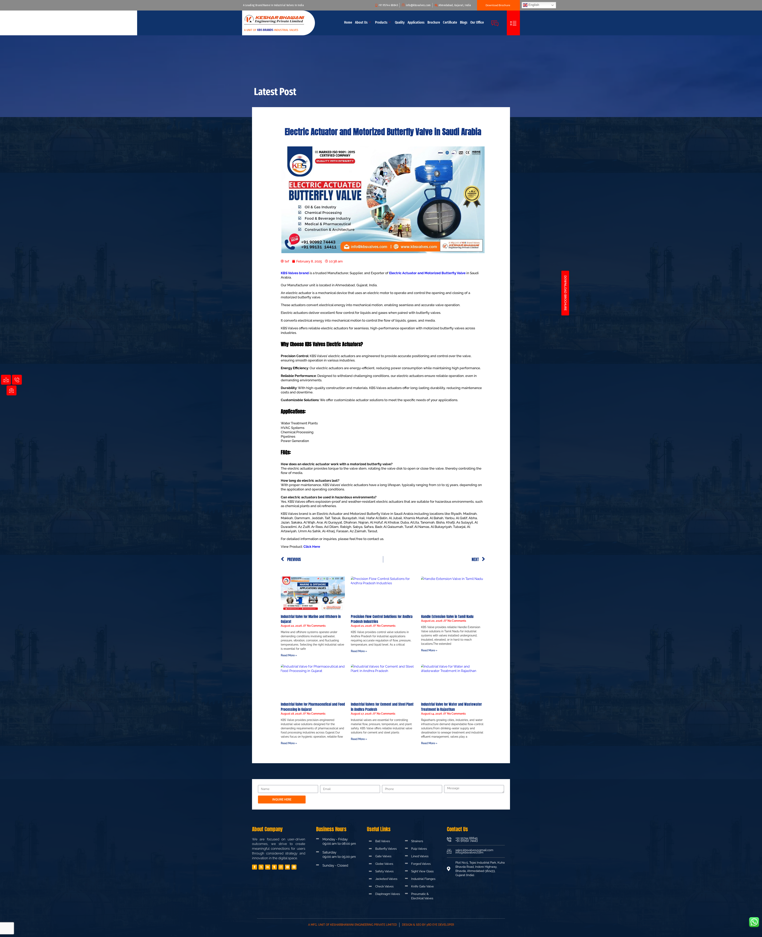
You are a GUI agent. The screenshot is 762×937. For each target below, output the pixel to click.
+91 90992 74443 (466, 840)
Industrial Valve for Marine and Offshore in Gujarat (311, 619)
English (533, 5)
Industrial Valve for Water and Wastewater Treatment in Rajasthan (451, 707)
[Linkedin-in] (267, 867)
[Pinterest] (294, 867)
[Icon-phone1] (17, 380)
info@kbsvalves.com (469, 852)
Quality (400, 22)
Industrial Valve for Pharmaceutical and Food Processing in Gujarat (313, 707)
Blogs (463, 22)
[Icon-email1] (11, 390)
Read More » (289, 655)
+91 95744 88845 (466, 838)
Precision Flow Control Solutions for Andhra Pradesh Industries (382, 619)
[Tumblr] (274, 867)
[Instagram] (280, 867)
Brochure (433, 22)
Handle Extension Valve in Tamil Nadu (447, 616)
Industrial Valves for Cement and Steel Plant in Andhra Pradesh (382, 707)
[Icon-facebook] (254, 867)
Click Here (311, 547)
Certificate (450, 22)
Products (381, 22)
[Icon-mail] (6, 380)
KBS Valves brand (295, 273)
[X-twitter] (261, 867)
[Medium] (287, 867)
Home (348, 22)
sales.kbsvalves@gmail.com (474, 850)
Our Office (477, 22)
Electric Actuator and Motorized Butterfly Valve (427, 273)
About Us (361, 22)
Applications (416, 22)
